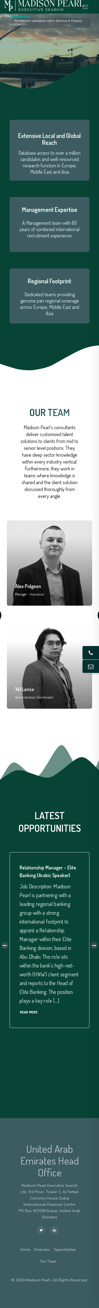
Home (25, 1250)
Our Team (48, 1262)
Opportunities (65, 1250)
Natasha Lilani (29, 586)
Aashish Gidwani (31, 689)
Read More (29, 1012)
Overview (42, 1250)
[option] (49, 615)
